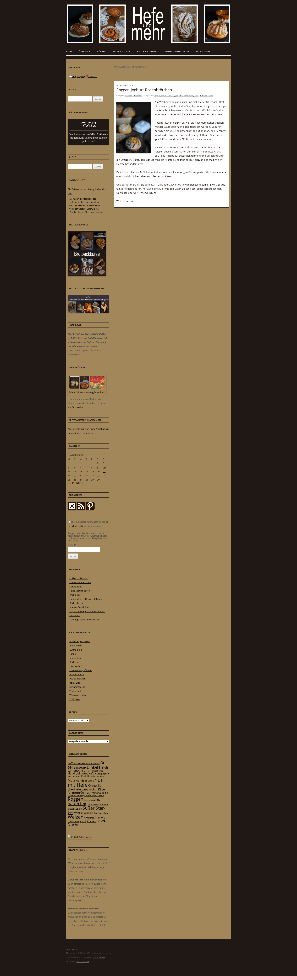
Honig (98, 773)
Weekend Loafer (77, 695)
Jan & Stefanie (82, 961)
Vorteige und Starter (177, 51)
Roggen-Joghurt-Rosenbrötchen (144, 89)
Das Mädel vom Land (80, 582)
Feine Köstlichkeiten (79, 590)
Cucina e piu (75, 649)
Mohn (91, 780)
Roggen (175, 95)
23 (98, 475)
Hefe (91, 773)
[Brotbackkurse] (87, 275)
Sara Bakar (74, 615)
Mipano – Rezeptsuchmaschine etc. (87, 611)
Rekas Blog (74, 682)
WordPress (100, 957)
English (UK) (78, 76)
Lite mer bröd (76, 666)
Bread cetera (75, 645)
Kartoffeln (87, 776)
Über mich (84, 51)
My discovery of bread (80, 670)
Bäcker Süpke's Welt (79, 641)
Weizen (76, 817)
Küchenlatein (76, 603)
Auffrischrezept (77, 763)
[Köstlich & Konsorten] (80, 837)
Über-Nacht (184, 95)
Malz (71, 780)
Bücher (101, 51)
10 (104, 467)
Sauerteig (77, 803)
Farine (72, 653)
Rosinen (88, 800)
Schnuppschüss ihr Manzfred (84, 619)
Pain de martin (76, 674)
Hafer (88, 770)
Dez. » (79, 482)
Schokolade (93, 804)
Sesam (78, 808)
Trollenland (75, 691)
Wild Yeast (74, 699)
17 (104, 471)
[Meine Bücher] (87, 394)
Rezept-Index (203, 51)
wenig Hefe (194, 95)
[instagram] (72, 509)
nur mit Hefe (166, 95)
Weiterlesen (124, 201)
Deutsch (92, 76)
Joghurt (157, 95)
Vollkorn (89, 813)
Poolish (93, 789)
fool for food (75, 658)
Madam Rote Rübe (79, 607)
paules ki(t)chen (77, 678)
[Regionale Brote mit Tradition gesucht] (88, 312)
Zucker (91, 821)
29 (92, 479)
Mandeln (81, 781)
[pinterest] (81, 509)
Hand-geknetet (78, 773)
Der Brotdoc (75, 586)
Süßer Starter (86, 810)
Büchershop (78, 407)
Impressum (71, 949)
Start (69, 51)
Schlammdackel (77, 686)
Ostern (85, 789)
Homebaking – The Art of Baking (85, 598)
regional (96, 792)
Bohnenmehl (93, 763)
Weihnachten (101, 813)
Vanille (78, 813)
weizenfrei (92, 817)
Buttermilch (80, 767)
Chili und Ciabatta (78, 578)
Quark (88, 792)
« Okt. (71, 482)
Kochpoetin (75, 662)
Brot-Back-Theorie (147, 51)
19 (75, 475)
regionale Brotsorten (92, 795)
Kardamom (74, 776)
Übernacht (137, 95)
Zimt (83, 821)
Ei (100, 767)
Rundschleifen (215, 122)
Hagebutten (97, 770)
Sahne (96, 799)
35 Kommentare (206, 95)
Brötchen (128, 95)
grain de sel (75, 594)
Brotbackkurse (121, 51)
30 (98, 479)
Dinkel (92, 767)
